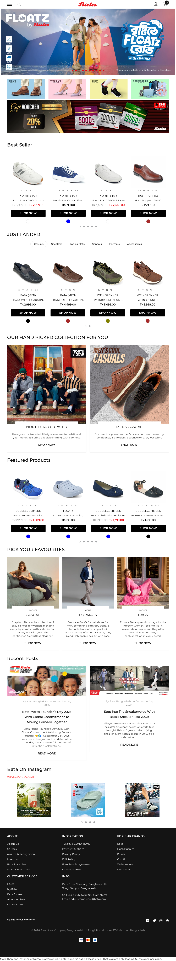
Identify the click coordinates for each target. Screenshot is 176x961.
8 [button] (96, 71)
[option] (88, 42)
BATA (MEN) (28, 295)
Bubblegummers (28, 511)
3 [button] (79, 71)
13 (26, 505)
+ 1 (156, 190)
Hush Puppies (148, 196)
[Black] (28, 321)
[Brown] (148, 221)
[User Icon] (156, 4)
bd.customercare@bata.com (88, 899)
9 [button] (100, 71)
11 (72, 505)
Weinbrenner (107, 295)
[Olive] (108, 321)
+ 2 (76, 190)
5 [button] (86, 71)
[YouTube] (167, 920)
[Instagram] (161, 920)
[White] (28, 221)
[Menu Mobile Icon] (9, 4)
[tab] (38, 244)
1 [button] (72, 71)
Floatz (68, 511)
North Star (28, 196)
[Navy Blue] (108, 537)
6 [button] (90, 71)
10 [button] (103, 71)
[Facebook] (147, 920)
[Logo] (87, 4)
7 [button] (93, 71)
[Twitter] (154, 920)
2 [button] (76, 71)
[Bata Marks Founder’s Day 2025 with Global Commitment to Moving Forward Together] (46, 681)
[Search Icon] (19, 4)
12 (31, 505)
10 (22, 190)
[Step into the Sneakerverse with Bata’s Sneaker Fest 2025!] (129, 681)
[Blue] (68, 221)
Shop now (28, 213)
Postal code (103, 930)
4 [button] (83, 71)
